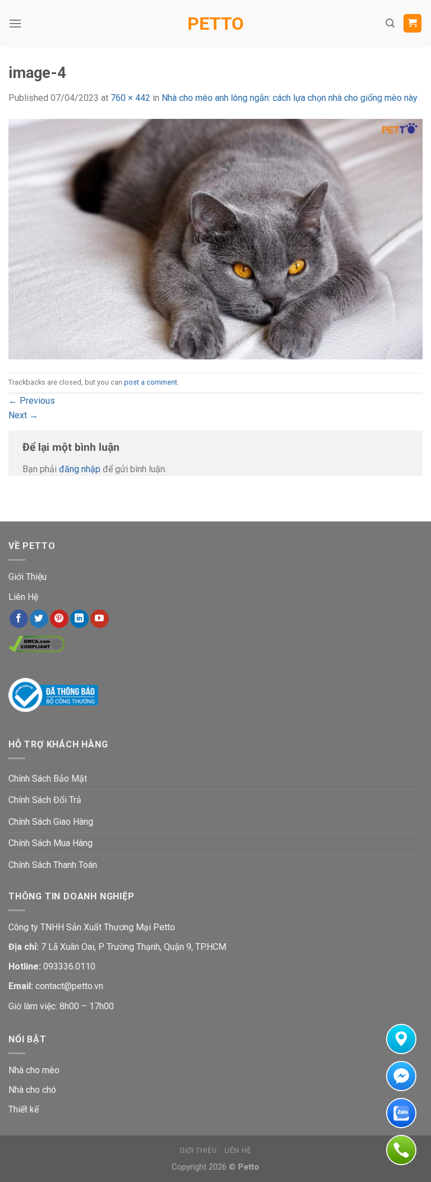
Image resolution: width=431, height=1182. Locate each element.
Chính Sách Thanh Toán (52, 865)
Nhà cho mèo (33, 1070)
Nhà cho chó (32, 1089)
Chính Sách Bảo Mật (47, 778)
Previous (31, 400)
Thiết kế (23, 1109)
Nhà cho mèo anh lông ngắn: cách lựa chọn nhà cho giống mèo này (290, 98)
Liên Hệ (23, 597)
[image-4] (215, 238)
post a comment (150, 382)
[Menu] (15, 23)
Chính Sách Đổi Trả (44, 800)
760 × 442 (130, 98)
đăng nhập (79, 469)
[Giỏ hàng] (413, 23)
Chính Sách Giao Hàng (50, 821)
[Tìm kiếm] (390, 23)
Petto (215, 24)
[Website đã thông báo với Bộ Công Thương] (53, 694)
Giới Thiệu (27, 576)
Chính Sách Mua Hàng (50, 843)
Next (23, 415)
